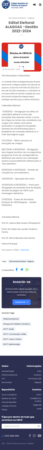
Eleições (37, 382)
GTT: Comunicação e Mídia (15, 334)
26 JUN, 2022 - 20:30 (12, 69)
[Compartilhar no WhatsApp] (27, 270)
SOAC (38, 394)
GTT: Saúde (9, 329)
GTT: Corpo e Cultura (13, 339)
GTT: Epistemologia (12, 344)
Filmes (4, 409)
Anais (39, 408)
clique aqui (24, 250)
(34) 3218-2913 (12, 436)
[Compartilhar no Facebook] (17, 270)
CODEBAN (30, 443)
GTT (3, 378)
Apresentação (8, 371)
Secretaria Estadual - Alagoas (21, 18)
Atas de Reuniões (9, 402)
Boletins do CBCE (9, 398)
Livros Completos (9, 394)
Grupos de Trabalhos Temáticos (17, 324)
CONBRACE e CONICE (35, 399)
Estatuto (37, 375)
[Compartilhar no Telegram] (21, 270)
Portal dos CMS (34, 378)
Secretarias (7, 382)
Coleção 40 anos (9, 406)
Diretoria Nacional (12, 319)
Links (39, 371)
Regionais (37, 405)
